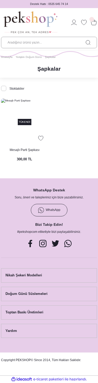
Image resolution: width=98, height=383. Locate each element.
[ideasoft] (21, 379)
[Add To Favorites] (40, 138)
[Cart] (94, 22)
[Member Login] (74, 22)
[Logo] (30, 22)
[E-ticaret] (48, 379)
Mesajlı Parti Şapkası (24, 150)
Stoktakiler (16, 88)
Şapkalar (50, 57)
